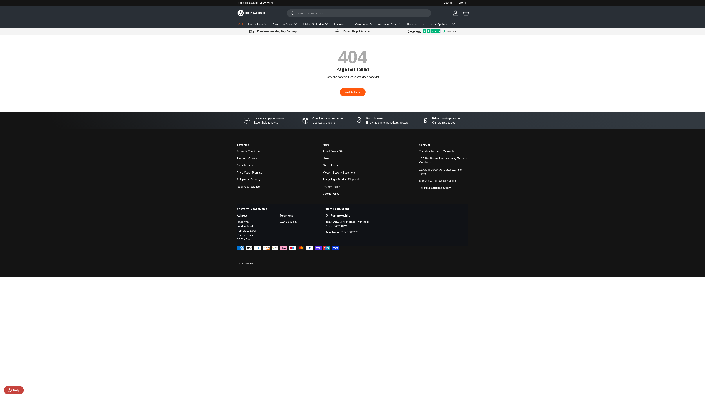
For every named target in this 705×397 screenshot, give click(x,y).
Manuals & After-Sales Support (437, 180)
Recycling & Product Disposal (341, 179)
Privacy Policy (331, 186)
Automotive (362, 24)
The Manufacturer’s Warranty (436, 151)
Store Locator (245, 165)
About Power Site (333, 151)
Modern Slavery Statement (339, 172)
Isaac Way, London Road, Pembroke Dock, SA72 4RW (347, 224)
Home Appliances (440, 24)
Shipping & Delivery (248, 179)
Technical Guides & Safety (435, 187)
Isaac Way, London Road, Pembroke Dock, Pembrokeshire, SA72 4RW (247, 230)
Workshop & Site (388, 24)
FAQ (460, 2)
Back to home (352, 92)
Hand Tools (413, 24)
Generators (339, 24)
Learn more (266, 2)
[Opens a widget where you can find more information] (14, 390)
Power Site (248, 263)
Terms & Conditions (248, 151)
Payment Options (247, 158)
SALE (240, 24)
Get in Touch (330, 165)
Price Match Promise (249, 172)
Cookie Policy (331, 193)
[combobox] (359, 13)
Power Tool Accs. (282, 24)
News (326, 158)
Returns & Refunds (248, 186)
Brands (448, 2)
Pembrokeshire (340, 215)
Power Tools (255, 24)
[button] (466, 13)
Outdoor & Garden (313, 24)
